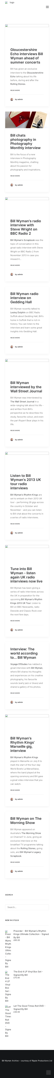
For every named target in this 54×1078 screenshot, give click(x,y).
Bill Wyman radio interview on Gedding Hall (24, 298)
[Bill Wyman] (19, 7)
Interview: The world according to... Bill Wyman (24, 653)
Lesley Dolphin (17, 312)
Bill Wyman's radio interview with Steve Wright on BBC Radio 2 (25, 227)
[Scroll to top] (48, 1072)
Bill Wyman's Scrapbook (22, 240)
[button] (47, 7)
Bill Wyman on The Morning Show (25, 820)
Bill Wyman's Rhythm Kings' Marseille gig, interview (22, 744)
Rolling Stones (17, 84)
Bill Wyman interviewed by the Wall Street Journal (26, 387)
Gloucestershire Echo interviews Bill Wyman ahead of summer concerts (26, 56)
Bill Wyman (36, 668)
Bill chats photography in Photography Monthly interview (25, 141)
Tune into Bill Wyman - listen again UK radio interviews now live (26, 575)
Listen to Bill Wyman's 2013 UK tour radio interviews (25, 482)
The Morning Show (31, 833)
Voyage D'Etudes (19, 664)
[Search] (27, 907)
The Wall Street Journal (22, 401)
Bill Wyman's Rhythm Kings (24, 494)
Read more (15, 90)
